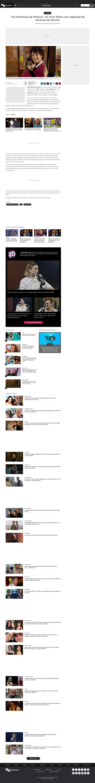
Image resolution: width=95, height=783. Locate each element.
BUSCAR (91, 5)
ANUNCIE (59, 769)
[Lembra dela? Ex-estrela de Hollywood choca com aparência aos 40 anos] (14, 400)
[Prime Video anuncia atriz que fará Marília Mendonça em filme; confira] (14, 681)
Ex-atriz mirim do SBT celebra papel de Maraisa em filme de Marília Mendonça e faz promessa (43, 623)
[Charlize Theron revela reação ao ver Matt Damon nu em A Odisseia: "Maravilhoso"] (14, 481)
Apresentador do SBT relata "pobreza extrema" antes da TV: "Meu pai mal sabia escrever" (45, 315)
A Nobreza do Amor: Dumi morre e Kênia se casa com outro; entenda (29, 382)
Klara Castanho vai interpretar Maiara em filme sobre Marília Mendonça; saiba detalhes (42, 648)
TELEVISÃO (16, 765)
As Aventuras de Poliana (34, 87)
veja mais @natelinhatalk (33, 322)
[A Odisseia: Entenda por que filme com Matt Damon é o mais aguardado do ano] (14, 525)
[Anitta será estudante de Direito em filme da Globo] (14, 537)
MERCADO (60, 765)
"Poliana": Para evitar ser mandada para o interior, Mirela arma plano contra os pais (39, 240)
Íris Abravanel (51, 89)
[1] (13, 336)
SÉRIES (68, 765)
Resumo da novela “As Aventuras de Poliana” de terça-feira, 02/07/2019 (54, 240)
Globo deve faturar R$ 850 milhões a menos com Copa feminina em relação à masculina (52, 130)
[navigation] (15, 5)
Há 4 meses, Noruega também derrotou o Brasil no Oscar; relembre (41, 567)
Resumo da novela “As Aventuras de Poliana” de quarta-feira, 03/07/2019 (25, 240)
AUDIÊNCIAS (42, 765)
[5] (13, 383)
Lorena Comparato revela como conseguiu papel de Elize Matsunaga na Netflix (30, 292)
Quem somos (37, 769)
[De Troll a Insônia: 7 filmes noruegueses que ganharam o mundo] (14, 593)
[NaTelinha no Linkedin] (79, 773)
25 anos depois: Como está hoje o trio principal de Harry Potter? (42, 510)
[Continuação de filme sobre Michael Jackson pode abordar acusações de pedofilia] (14, 737)
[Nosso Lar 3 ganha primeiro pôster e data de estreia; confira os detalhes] (14, 693)
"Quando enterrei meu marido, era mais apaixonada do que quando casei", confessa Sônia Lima (19, 315)
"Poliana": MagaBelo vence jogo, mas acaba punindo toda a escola (11, 240)
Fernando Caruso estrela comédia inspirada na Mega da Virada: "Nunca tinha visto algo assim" (42, 704)
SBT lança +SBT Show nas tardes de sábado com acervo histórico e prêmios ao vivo (14, 130)
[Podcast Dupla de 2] (82, 773)
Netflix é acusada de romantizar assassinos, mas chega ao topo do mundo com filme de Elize (42, 423)
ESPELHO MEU (86, 765)
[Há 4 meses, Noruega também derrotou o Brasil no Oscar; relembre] (14, 568)
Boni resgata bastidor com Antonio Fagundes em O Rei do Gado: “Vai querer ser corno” (29, 359)
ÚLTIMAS (7, 765)
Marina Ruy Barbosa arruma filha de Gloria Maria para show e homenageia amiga (29, 371)
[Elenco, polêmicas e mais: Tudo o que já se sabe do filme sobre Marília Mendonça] (14, 581)
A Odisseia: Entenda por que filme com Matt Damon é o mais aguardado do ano (42, 523)
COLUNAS (51, 765)
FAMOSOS (33, 765)
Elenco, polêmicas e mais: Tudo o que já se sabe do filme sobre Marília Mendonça (42, 579)
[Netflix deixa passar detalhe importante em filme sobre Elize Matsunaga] (14, 469)
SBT (38, 89)
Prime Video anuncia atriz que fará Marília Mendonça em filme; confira (42, 679)
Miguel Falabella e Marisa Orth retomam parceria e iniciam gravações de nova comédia (41, 635)
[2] (13, 348)
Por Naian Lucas (10, 82)
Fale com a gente (40, 771)
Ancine (29, 93)
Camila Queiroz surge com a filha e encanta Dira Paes (29, 335)
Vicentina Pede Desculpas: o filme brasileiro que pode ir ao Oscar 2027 (42, 454)
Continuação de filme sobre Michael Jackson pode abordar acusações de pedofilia (40, 735)
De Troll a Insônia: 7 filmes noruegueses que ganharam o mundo (43, 591)
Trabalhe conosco (54, 771)
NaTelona (46, 5)
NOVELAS (25, 765)
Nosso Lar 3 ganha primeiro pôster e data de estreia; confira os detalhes (41, 691)
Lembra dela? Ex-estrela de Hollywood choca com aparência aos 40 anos (40, 398)
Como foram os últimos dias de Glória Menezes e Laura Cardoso (33, 129)
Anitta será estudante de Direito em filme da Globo (41, 535)
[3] (13, 360)
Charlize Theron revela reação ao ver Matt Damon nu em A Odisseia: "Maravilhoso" (43, 479)
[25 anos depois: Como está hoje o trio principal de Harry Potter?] (14, 512)
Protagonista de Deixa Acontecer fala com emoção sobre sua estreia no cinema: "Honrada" (43, 747)
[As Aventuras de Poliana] (26, 232)
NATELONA (76, 765)
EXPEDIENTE (48, 769)
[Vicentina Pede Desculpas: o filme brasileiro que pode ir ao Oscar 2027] (14, 456)
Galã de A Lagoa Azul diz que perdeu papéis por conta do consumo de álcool (43, 411)
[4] (13, 371)
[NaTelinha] (6, 5)
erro (59, 83)
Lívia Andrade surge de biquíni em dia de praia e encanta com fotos (28, 347)
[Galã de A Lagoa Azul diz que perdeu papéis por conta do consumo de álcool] (14, 413)
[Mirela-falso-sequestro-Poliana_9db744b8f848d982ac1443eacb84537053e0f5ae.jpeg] (40, 232)
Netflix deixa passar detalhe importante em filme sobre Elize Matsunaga (43, 467)
